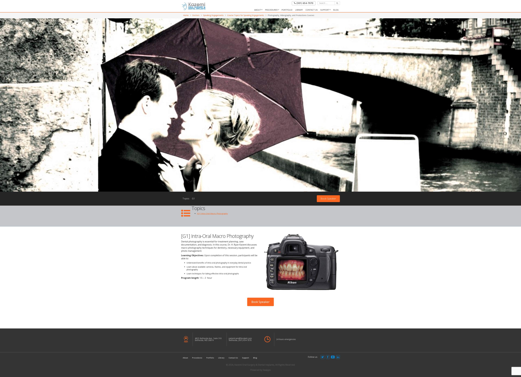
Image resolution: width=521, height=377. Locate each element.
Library (299, 10)
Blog (336, 10)
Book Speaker (328, 198)
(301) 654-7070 (304, 3)
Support (324, 10)
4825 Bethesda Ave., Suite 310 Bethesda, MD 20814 (208, 339)
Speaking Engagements (213, 15)
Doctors (195, 15)
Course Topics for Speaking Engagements (245, 15)
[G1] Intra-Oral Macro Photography (212, 213)
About (257, 10)
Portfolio (287, 10)
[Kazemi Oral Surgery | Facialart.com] (193, 6)
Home (186, 15)
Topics (185, 198)
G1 (193, 198)
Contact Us (312, 10)
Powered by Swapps (260, 369)
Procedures (271, 10)
